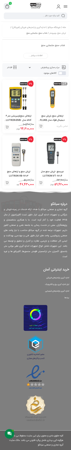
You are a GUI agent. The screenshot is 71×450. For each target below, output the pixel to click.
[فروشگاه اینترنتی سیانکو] (35, 6)
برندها (66, 297)
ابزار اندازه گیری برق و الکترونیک (57, 284)
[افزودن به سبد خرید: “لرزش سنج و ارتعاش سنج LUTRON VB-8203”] (7, 183)
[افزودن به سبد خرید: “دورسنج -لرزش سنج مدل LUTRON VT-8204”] (41, 183)
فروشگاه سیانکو (54, 27)
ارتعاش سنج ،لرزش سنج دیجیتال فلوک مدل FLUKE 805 (52, 120)
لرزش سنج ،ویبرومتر (57, 33)
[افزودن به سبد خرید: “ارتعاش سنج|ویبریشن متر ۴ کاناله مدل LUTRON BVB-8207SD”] (7, 127)
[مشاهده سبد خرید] (7, 6)
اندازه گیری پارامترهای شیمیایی (57, 291)
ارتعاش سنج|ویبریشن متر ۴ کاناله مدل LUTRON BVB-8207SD (18, 120)
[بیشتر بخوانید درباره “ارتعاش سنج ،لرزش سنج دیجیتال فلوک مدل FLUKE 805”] (41, 126)
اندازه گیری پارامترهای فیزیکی (57, 277)
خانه (64, 27)
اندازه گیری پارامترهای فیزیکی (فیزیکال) (29, 27)
